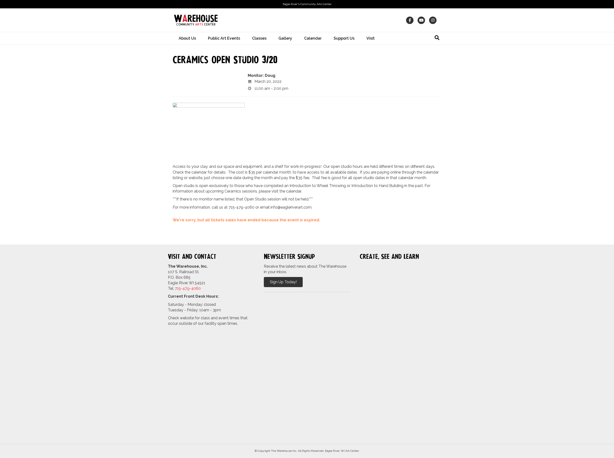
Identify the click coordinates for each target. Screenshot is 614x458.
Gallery (285, 38)
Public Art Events (224, 38)
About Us (187, 38)
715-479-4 (184, 288)
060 (197, 288)
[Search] (437, 37)
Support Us (344, 38)
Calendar (313, 38)
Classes (259, 38)
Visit (370, 38)
